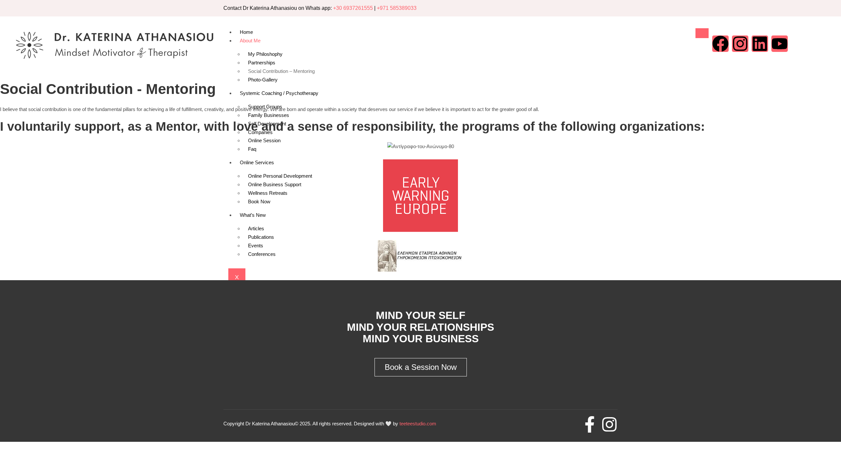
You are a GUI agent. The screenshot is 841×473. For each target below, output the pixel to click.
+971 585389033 (397, 8)
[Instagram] (740, 43)
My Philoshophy (265, 54)
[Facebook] (720, 43)
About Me (250, 40)
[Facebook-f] (589, 424)
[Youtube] (779, 43)
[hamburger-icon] (702, 33)
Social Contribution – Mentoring (281, 71)
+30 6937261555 (353, 8)
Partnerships (261, 62)
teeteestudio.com (417, 423)
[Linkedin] (760, 43)
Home (246, 32)
